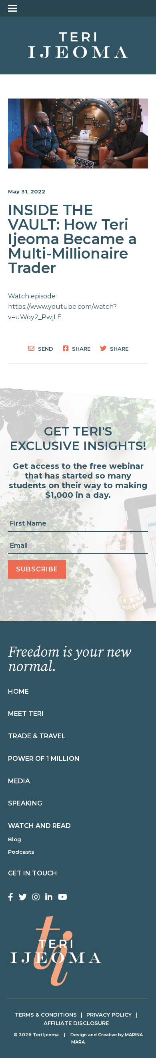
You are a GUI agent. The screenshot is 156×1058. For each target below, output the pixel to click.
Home (18, 691)
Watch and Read (39, 826)
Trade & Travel (37, 736)
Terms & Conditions (46, 1014)
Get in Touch (32, 873)
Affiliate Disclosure (76, 1023)
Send (44, 348)
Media (19, 781)
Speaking (25, 803)
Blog (14, 839)
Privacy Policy (109, 1014)
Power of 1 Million (44, 758)
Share (80, 348)
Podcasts (21, 851)
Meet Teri (26, 713)
